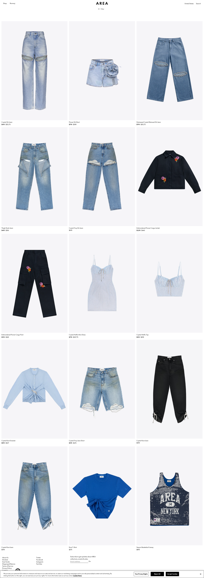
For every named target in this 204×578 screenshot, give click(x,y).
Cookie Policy (77, 576)
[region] (102, 574)
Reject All (157, 574)
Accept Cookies (172, 574)
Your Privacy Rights (141, 574)
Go (90, 561)
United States (189, 3)
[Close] (200, 574)
